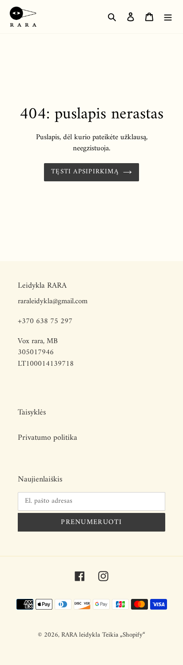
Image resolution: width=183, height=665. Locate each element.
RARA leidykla (80, 635)
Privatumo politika (47, 438)
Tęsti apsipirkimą (85, 172)
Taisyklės (32, 412)
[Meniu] (168, 16)
